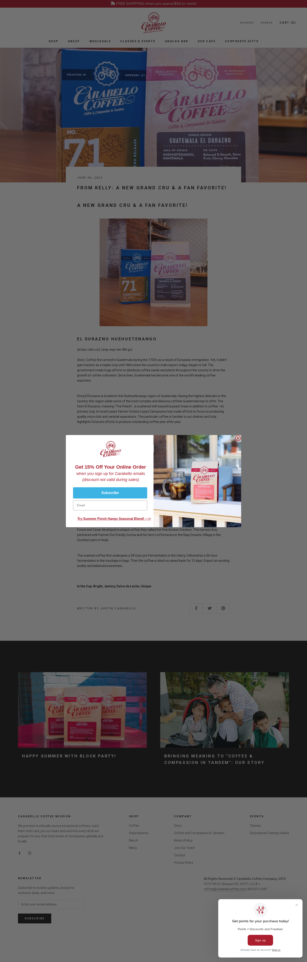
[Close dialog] (238, 438)
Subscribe (110, 493)
